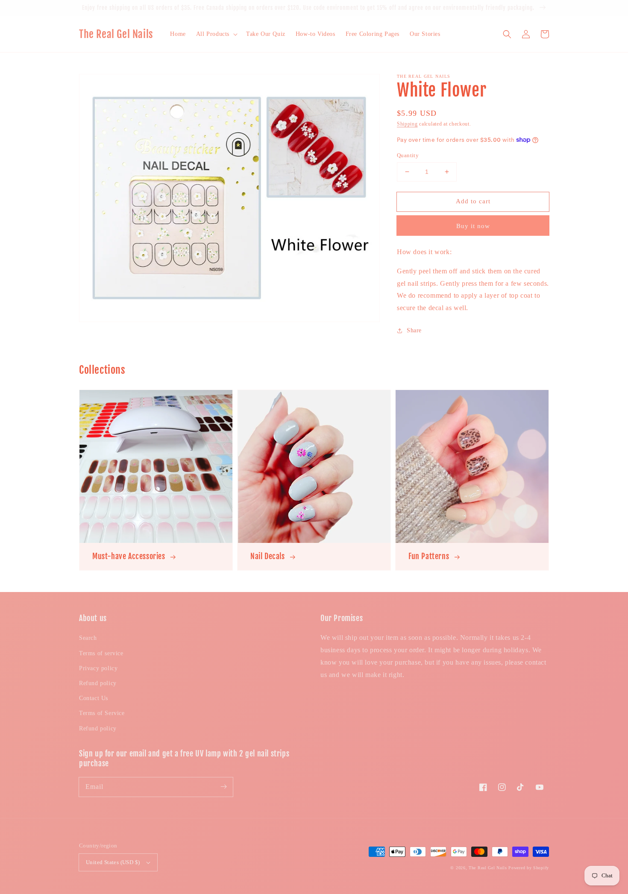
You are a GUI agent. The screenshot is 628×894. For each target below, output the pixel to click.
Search (88, 638)
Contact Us (93, 698)
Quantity (408, 155)
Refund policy (98, 683)
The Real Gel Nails (488, 867)
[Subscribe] (223, 786)
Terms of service (101, 653)
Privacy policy (98, 668)
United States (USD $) (113, 862)
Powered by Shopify (528, 867)
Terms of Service (102, 713)
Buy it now (473, 226)
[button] (216, 34)
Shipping (407, 124)
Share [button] (414, 330)
